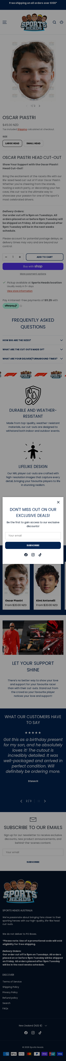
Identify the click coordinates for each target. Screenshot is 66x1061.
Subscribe (33, 545)
